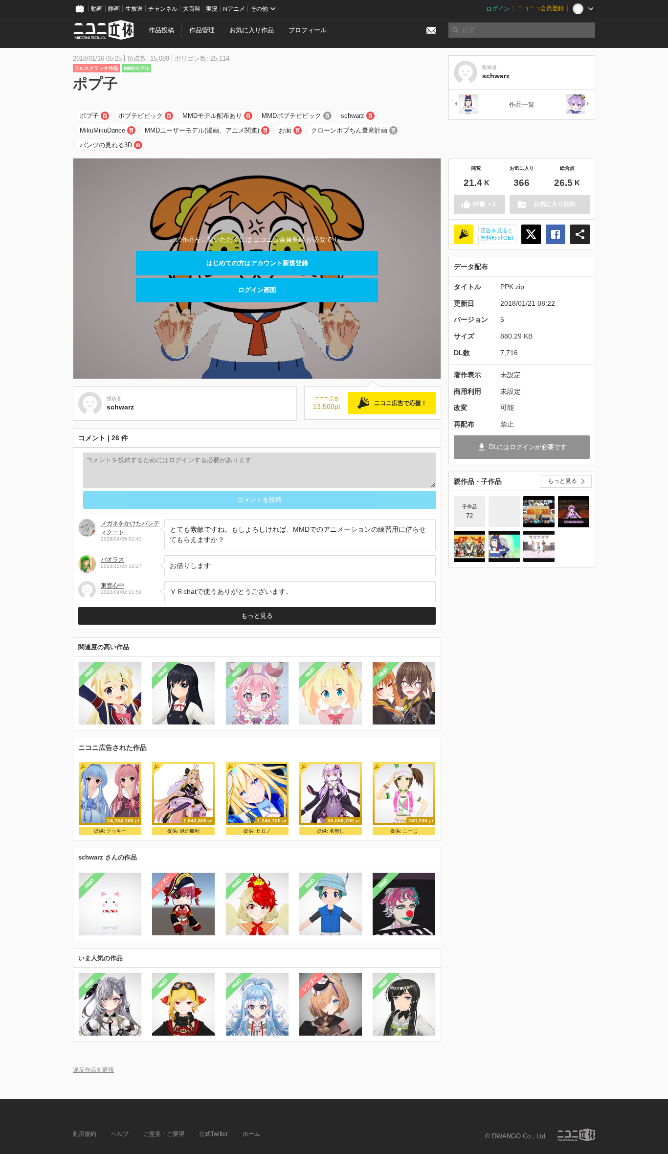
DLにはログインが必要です (528, 447)
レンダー (163, 883)
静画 (114, 9)
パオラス (112, 559)
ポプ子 (89, 115)
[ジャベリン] (578, 104)
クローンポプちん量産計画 (349, 130)
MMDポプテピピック (291, 115)
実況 (212, 9)
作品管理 (202, 30)
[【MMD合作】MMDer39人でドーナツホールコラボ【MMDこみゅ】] (539, 511)
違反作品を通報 (93, 1069)
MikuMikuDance (102, 130)
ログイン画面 (257, 290)
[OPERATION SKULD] (504, 511)
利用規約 (84, 1134)
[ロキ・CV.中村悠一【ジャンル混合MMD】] (539, 546)
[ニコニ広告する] (463, 234)
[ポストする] (531, 234)
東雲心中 (112, 585)
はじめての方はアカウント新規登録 (257, 263)
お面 (285, 130)
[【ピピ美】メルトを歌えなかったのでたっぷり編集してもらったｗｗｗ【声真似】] (504, 546)
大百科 (191, 9)
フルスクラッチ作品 (96, 68)
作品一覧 (521, 104)
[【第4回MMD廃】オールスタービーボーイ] (469, 546)
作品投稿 (161, 30)
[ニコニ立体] (576, 1135)
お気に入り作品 (251, 30)
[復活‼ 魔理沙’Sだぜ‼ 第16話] (573, 511)
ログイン (498, 9)
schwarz (352, 115)
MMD (89, 673)
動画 (97, 9)
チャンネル (163, 9)
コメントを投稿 (259, 499)
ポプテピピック (140, 115)
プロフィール (308, 30)
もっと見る (257, 615)
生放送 (134, 9)
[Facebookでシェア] (555, 234)
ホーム (251, 1134)
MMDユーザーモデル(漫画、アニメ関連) (202, 130)
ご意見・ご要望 (163, 1134)
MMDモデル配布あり (212, 115)
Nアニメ (234, 9)
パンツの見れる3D (106, 145)
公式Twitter (213, 1134)
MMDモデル (137, 68)
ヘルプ (120, 1134)
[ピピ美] (465, 104)
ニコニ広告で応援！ (400, 403)
